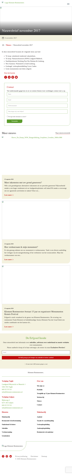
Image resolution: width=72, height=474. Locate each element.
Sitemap (44, 456)
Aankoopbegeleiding (43, 428)
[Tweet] (9, 77)
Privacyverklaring (21, 456)
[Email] (16, 77)
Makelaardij (6, 417)
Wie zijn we (40, 386)
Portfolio (39, 389)
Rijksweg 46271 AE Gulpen (7, 401)
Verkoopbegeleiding (43, 424)
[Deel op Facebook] (5, 77)
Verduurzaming (7, 432)
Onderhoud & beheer (9, 424)
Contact (39, 405)
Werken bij (40, 397)
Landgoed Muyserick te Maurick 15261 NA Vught (14, 385)
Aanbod (39, 417)
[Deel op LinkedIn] (12, 77)
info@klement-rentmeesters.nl (12, 392)
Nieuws (8, 45)
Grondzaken (6, 436)
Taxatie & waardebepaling (45, 420)
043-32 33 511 (7, 389)
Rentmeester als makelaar (45, 432)
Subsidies (5, 428)
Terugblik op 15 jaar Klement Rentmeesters (51, 393)
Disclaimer (34, 456)
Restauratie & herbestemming (11, 420)
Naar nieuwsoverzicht (63, 133)
